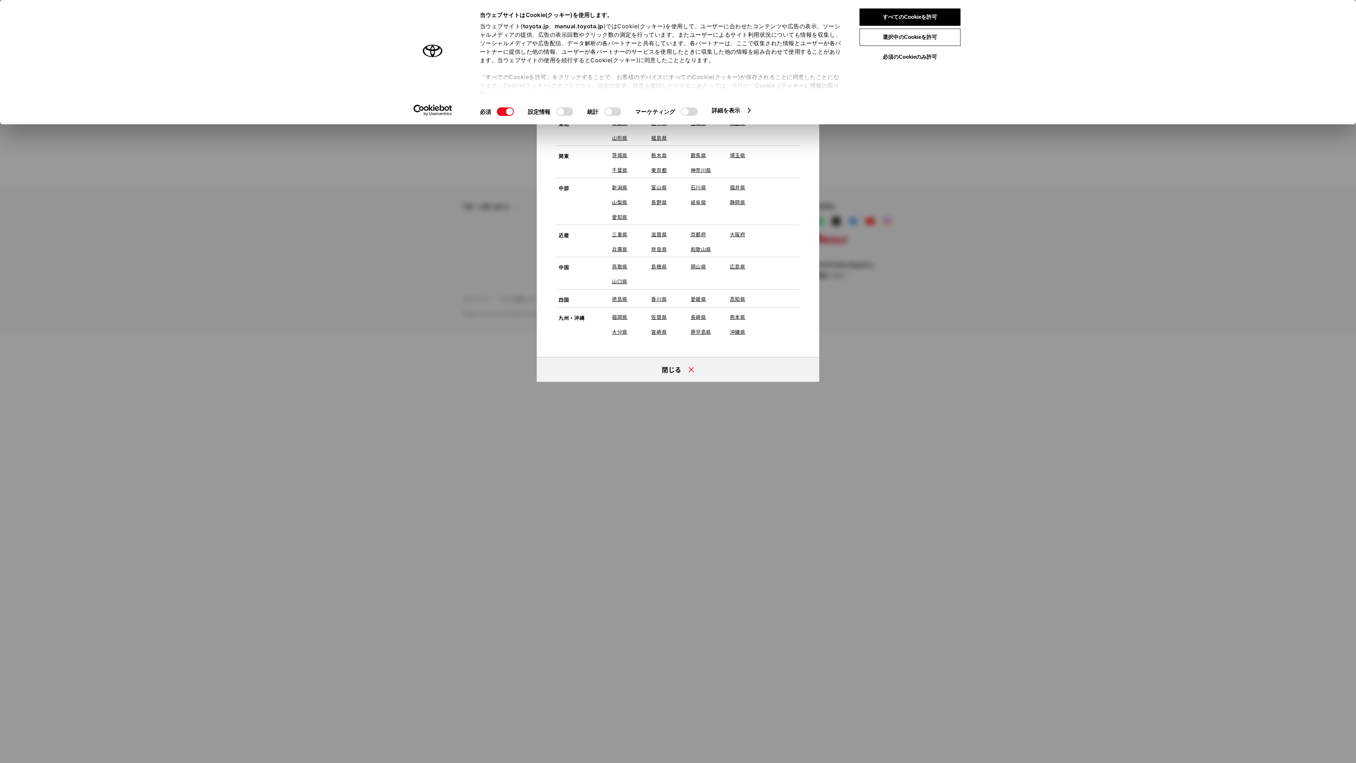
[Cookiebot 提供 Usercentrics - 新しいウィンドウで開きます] (433, 110)
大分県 (620, 331)
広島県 (737, 266)
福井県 (737, 187)
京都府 (698, 234)
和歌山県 (701, 249)
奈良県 (659, 249)
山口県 (620, 281)
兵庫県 (620, 249)
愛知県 (620, 216)
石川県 (698, 187)
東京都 (659, 169)
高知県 (737, 298)
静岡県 (737, 202)
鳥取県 (620, 266)
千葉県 (620, 169)
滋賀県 (659, 234)
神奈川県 (701, 169)
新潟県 (620, 187)
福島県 (659, 137)
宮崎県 (659, 331)
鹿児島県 (701, 331)
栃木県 (659, 155)
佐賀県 (659, 316)
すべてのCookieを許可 (910, 17)
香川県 (659, 298)
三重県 (620, 234)
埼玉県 (737, 155)
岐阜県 (698, 202)
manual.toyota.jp (579, 26)
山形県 (620, 137)
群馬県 (698, 155)
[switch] (564, 111)
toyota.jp (536, 26)
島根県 (659, 266)
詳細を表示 (726, 110)
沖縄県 (737, 331)
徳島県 (620, 298)
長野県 (659, 202)
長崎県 (698, 316)
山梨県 (620, 202)
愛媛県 (698, 298)
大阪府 (737, 234)
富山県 (659, 187)
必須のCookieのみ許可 (910, 57)
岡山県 (698, 266)
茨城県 (620, 155)
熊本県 (737, 316)
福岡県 (620, 316)
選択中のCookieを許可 (910, 37)
